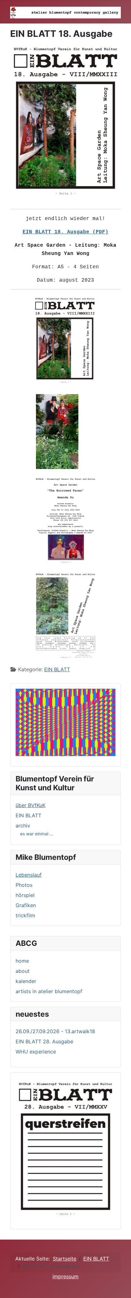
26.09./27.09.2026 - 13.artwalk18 (55, 1031)
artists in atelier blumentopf (49, 991)
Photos (24, 885)
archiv (23, 825)
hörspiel (25, 895)
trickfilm (25, 915)
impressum (65, 1276)
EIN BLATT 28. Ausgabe (44, 1041)
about (23, 971)
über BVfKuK (30, 805)
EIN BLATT (57, 669)
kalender (26, 981)
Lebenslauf (29, 875)
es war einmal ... (36, 833)
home (22, 961)
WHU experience (36, 1051)
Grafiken (26, 905)
